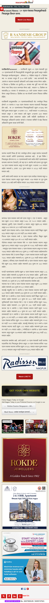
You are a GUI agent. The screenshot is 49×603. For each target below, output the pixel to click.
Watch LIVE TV (24, 376)
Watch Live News (24, 20)
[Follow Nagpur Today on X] (25, 589)
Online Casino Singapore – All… (18, 406)
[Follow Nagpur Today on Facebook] (22, 589)
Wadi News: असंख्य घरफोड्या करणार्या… (19, 412)
